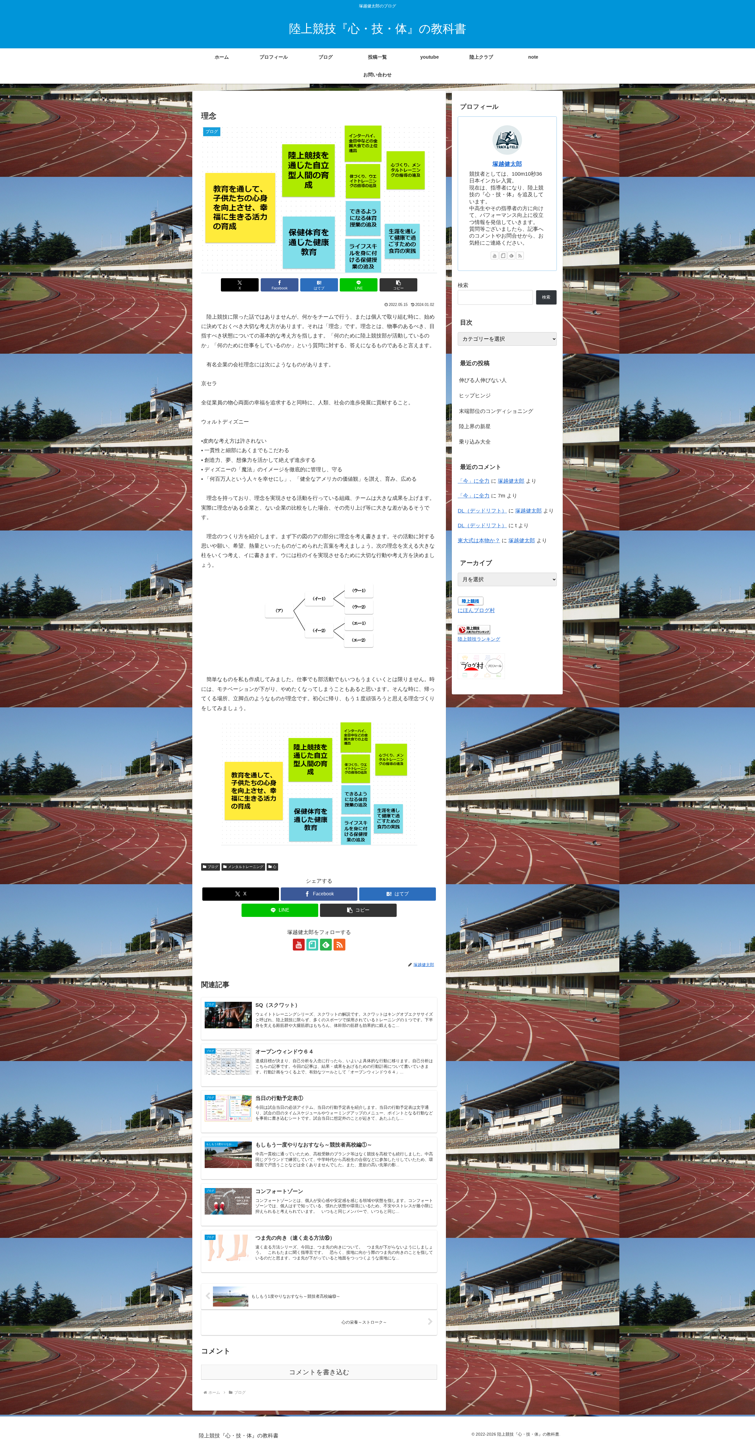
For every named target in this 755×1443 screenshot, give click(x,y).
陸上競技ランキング (479, 639)
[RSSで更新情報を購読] (339, 945)
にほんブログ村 (476, 610)
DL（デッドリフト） (482, 511)
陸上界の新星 (475, 426)
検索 (463, 285)
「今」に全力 (474, 481)
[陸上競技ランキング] (474, 629)
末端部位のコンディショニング (496, 411)
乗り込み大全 (475, 442)
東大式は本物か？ (479, 540)
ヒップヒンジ (475, 395)
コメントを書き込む (319, 1372)
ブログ (213, 867)
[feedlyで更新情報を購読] (326, 945)
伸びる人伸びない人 (483, 380)
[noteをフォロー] (312, 945)
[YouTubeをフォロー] (299, 945)
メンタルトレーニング (245, 867)
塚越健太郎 (507, 164)
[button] (398, 284)
